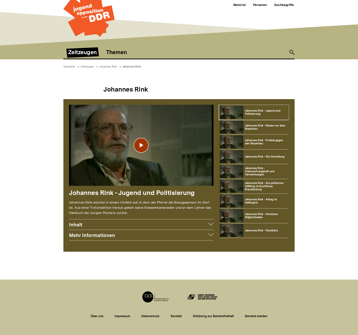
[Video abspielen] (141, 145)
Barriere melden (256, 316)
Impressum (122, 316)
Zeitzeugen (87, 66)
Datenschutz (150, 316)
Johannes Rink (108, 66)
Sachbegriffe (284, 5)
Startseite (69, 66)
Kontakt (176, 316)
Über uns (97, 316)
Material (239, 5)
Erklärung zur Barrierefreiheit (213, 316)
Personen (260, 5)
